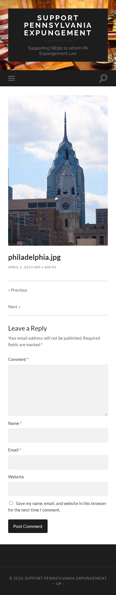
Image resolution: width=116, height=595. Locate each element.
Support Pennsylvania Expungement (58, 25)
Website (16, 476)
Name (15, 423)
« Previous (17, 289)
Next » (14, 306)
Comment (18, 359)
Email (14, 449)
